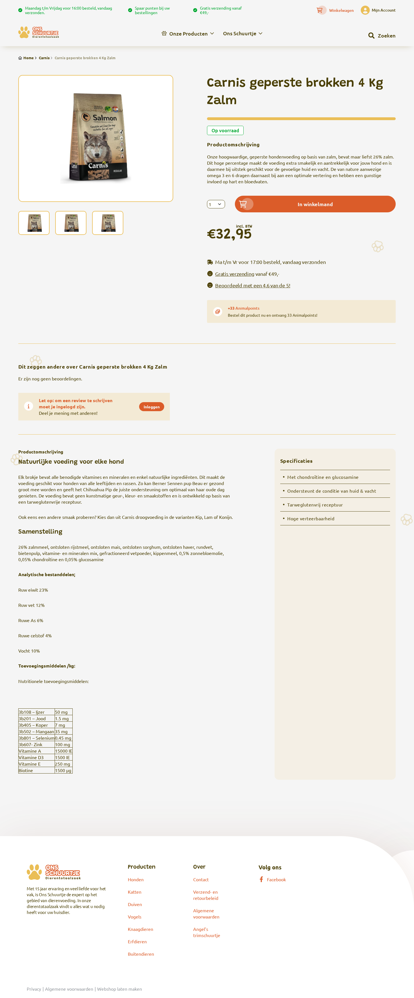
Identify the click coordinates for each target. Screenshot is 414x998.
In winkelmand (315, 204)
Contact (201, 879)
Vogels (134, 916)
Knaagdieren (140, 929)
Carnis (44, 57)
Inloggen (152, 406)
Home (28, 57)
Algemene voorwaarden (69, 989)
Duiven (135, 904)
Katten (134, 892)
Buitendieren (141, 954)
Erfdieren (137, 941)
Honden (136, 879)
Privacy (34, 989)
